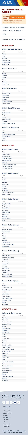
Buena (4, 178)
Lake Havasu (6, 212)
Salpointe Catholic (7, 169)
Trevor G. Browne (7, 376)
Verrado (4, 216)
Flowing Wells (6, 347)
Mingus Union (6, 270)
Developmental (20, 39)
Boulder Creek (6, 113)
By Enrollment (20, 27)
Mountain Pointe (7, 101)
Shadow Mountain (7, 366)
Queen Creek (6, 103)
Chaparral (5, 115)
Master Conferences (8, 27)
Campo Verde (6, 232)
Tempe (4, 374)
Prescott (4, 272)
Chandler (4, 75)
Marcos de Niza (6, 351)
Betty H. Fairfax (6, 204)
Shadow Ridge (6, 60)
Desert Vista (5, 97)
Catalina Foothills (7, 158)
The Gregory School (8, 192)
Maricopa (5, 353)
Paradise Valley (6, 300)
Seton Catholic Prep (8, 244)
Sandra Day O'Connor (8, 123)
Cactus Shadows (7, 288)
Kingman (4, 266)
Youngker (5, 380)
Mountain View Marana (9, 164)
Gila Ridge (5, 210)
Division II (11, 39)
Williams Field (6, 246)
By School (12, 30)
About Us (5, 419)
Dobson (4, 341)
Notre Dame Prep (7, 298)
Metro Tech (5, 357)
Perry (3, 80)
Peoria (4, 364)
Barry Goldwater (7, 322)
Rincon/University (7, 166)
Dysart (4, 343)
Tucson (4, 82)
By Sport (5, 30)
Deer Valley (5, 262)
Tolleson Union (6, 62)
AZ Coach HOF (7, 413)
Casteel (4, 234)
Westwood (5, 141)
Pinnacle (4, 121)
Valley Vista (5, 64)
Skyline (4, 138)
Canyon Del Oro (7, 156)
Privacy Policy (7, 424)
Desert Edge (5, 208)
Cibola (4, 54)
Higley (4, 238)
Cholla (4, 180)
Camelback (5, 330)
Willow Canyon (6, 218)
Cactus (4, 326)
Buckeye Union (6, 324)
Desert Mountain (7, 290)
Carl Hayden (5, 332)
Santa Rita (5, 190)
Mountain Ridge (6, 119)
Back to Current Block (17, 17)
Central (4, 334)
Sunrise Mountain (7, 276)
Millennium (5, 214)
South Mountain (7, 370)
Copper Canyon (6, 339)
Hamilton (4, 78)
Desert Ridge (5, 95)
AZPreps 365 (6, 411)
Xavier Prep (5, 84)
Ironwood (5, 264)
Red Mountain (6, 136)
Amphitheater (6, 154)
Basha (4, 73)
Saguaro (4, 302)
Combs (4, 336)
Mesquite (4, 240)
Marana (4, 162)
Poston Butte (6, 242)
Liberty (4, 117)
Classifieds (6, 421)
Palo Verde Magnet (7, 362)
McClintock (5, 294)
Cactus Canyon (6, 328)
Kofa (3, 56)
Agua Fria (5, 318)
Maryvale (4, 355)
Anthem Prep (6, 255)
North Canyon (6, 296)
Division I (5, 39)
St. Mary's (5, 304)
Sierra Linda (5, 368)
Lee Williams (5, 268)
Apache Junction (7, 229)
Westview (4, 378)
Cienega (4, 182)
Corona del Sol (6, 93)
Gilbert (4, 236)
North (3, 359)
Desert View (5, 184)
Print (4, 34)
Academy (5, 408)
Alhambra (5, 320)
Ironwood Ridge (6, 160)
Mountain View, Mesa (8, 134)
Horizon (4, 292)
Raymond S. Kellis (7, 274)
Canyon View (6, 206)
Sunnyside (5, 372)
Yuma (3, 220)
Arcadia (4, 285)
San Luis (4, 58)
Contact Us (6, 426)
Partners (5, 415)
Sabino (4, 186)
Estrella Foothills (7, 345)
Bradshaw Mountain (8, 257)
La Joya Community (8, 349)
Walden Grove (6, 194)
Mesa (3, 132)
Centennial (5, 260)
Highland (4, 99)
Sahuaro (4, 188)
